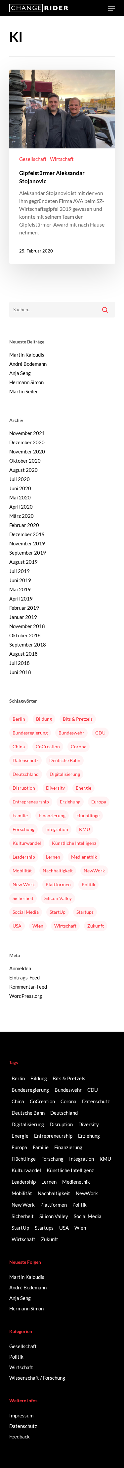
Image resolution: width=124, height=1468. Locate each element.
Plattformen (58, 884)
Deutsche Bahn (64, 760)
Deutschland (26, 774)
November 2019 (27, 543)
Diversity (55, 788)
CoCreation (48, 746)
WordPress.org (25, 996)
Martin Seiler (23, 391)
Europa (98, 801)
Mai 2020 (20, 497)
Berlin (19, 719)
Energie (83, 788)
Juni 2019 (20, 580)
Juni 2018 (20, 672)
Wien (37, 926)
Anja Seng (20, 373)
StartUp (57, 912)
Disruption (24, 788)
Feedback (19, 1436)
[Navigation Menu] (111, 8)
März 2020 (21, 516)
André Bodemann (28, 364)
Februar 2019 (24, 608)
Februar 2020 (24, 525)
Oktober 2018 (25, 635)
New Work (24, 884)
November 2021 (27, 433)
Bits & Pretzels (78, 719)
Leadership (24, 857)
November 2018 (27, 626)
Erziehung (70, 801)
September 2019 (27, 553)
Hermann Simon (26, 382)
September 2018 (27, 644)
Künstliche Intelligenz (74, 843)
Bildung (44, 719)
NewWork (94, 870)
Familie (20, 815)
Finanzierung (52, 815)
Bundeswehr (71, 732)
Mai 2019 (20, 589)
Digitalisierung (65, 774)
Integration (56, 829)
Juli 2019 (19, 571)
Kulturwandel (27, 843)
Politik (88, 884)
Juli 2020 (19, 479)
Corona (78, 746)
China (19, 746)
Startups (85, 912)
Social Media (26, 912)
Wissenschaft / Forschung (37, 1378)
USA (17, 926)
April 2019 (21, 599)
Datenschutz (25, 760)
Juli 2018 (19, 663)
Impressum (21, 1415)
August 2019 (23, 562)
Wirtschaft (62, 159)
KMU (84, 829)
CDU (100, 732)
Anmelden (20, 968)
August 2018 (23, 654)
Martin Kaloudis (26, 355)
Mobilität (22, 870)
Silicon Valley (58, 898)
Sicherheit (23, 898)
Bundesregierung (30, 732)
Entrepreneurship (31, 801)
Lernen (53, 857)
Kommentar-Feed (28, 987)
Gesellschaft (33, 159)
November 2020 (27, 451)
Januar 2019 (23, 617)
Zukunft (95, 926)
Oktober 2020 (25, 461)
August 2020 (23, 470)
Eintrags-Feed (24, 977)
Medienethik (84, 857)
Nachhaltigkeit (58, 870)
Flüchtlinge (88, 815)
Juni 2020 (20, 488)
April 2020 (21, 507)
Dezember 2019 (27, 534)
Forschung (23, 829)
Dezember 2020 (27, 442)
